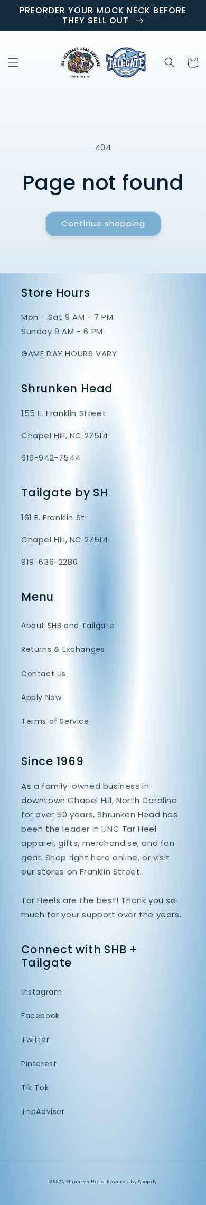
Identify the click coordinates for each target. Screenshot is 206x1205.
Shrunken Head (86, 1182)
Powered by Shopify (132, 1182)
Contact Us (43, 673)
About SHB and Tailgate (67, 625)
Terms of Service (55, 721)
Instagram (41, 992)
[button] (13, 62)
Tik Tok (35, 1087)
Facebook (40, 1015)
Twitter (35, 1039)
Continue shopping (103, 223)
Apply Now (41, 697)
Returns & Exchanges (63, 649)
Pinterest (39, 1064)
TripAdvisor (43, 1111)
